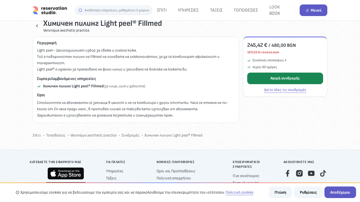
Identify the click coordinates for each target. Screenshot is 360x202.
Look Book (274, 10)
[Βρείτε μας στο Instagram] (299, 173)
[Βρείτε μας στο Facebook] (287, 173)
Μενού (316, 10)
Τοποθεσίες (246, 10)
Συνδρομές (130, 135)
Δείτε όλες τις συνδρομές (285, 89)
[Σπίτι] (50, 10)
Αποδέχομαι (340, 192)
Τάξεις (216, 10)
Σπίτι (162, 10)
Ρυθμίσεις (308, 192)
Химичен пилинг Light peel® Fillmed (173, 135)
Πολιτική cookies (240, 192)
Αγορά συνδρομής (285, 78)
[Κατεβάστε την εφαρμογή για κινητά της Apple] (66, 173)
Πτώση (280, 192)
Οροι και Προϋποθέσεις (176, 171)
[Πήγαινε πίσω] (37, 25)
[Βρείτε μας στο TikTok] (323, 173)
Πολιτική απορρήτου (174, 178)
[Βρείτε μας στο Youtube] (311, 173)
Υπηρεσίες (188, 10)
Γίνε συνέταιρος (246, 175)
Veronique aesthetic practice (93, 135)
